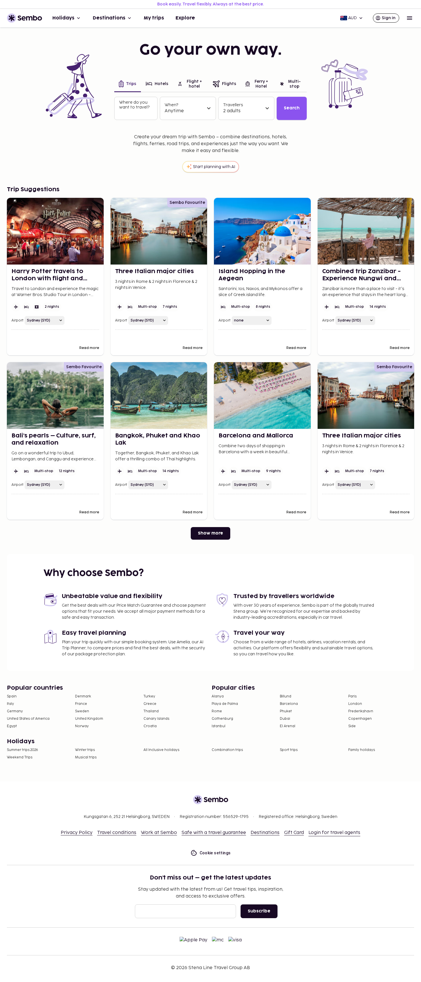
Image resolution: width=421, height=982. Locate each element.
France (81, 704)
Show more (210, 533)
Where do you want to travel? (134, 105)
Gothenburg (222, 719)
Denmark (83, 696)
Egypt (12, 726)
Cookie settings (215, 853)
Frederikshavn (360, 711)
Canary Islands (156, 719)
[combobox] (136, 113)
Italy (10, 704)
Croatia (150, 726)
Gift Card (294, 832)
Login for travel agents (334, 832)
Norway (82, 726)
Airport (17, 320)
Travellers (233, 104)
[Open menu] (409, 18)
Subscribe (259, 911)
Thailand (151, 711)
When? (171, 104)
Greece (149, 704)
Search (292, 108)
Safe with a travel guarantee (214, 832)
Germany (15, 711)
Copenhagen (360, 719)
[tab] (127, 84)
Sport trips (289, 750)
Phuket (286, 711)
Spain (12, 696)
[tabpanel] (210, 108)
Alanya (218, 696)
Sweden (82, 711)
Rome (217, 711)
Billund (285, 696)
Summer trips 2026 (22, 750)
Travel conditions (116, 832)
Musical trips (86, 757)
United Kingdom (89, 719)
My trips (154, 18)
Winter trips (85, 750)
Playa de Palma (225, 704)
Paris (352, 696)
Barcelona (289, 704)
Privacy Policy (77, 832)
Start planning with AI (214, 166)
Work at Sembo (159, 832)
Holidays (63, 18)
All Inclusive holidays (161, 750)
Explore (185, 18)
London (355, 704)
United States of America (28, 719)
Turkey (149, 696)
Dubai (285, 719)
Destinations (109, 18)
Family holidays (361, 750)
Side (352, 726)
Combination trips (227, 750)
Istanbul (218, 726)
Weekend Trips (19, 757)
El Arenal (287, 726)
